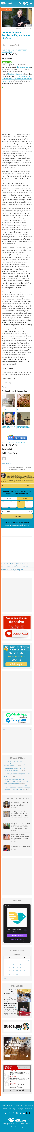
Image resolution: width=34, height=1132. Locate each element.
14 (9, 967)
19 (28, 967)
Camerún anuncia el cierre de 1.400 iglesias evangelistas (20, 847)
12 (28, 964)
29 (13, 974)
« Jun (4, 978)
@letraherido (20, 74)
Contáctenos (28, 1109)
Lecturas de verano (23, 67)
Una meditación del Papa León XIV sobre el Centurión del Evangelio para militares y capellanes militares (15, 763)
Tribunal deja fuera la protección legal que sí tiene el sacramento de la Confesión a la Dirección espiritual (16, 774)
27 (5, 974)
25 (24, 971)
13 (5, 967)
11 (24, 964)
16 (17, 967)
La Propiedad (19, 1105)
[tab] (10, 1067)
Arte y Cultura (6, 10)
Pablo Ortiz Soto (22, 50)
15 (13, 967)
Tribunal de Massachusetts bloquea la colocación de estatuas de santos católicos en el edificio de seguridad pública (16, 781)
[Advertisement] (17, 550)
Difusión (4, 1109)
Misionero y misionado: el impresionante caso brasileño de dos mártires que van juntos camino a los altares (21, 837)
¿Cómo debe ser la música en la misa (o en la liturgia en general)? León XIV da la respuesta (19, 804)
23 (17, 971)
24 (21, 971)
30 (17, 974)
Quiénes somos (5, 1105)
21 (9, 971)
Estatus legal (12, 1109)
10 (21, 964)
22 (13, 971)
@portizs (11, 74)
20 (5, 971)
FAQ (12, 1105)
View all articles (7, 464)
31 (21, 974)
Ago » (8, 978)
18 (24, 967)
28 (9, 974)
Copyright (20, 1109)
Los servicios (28, 1105)
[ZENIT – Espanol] (9, 3)
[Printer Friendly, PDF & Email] (7, 62)
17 (21, 967)
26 (28, 971)
